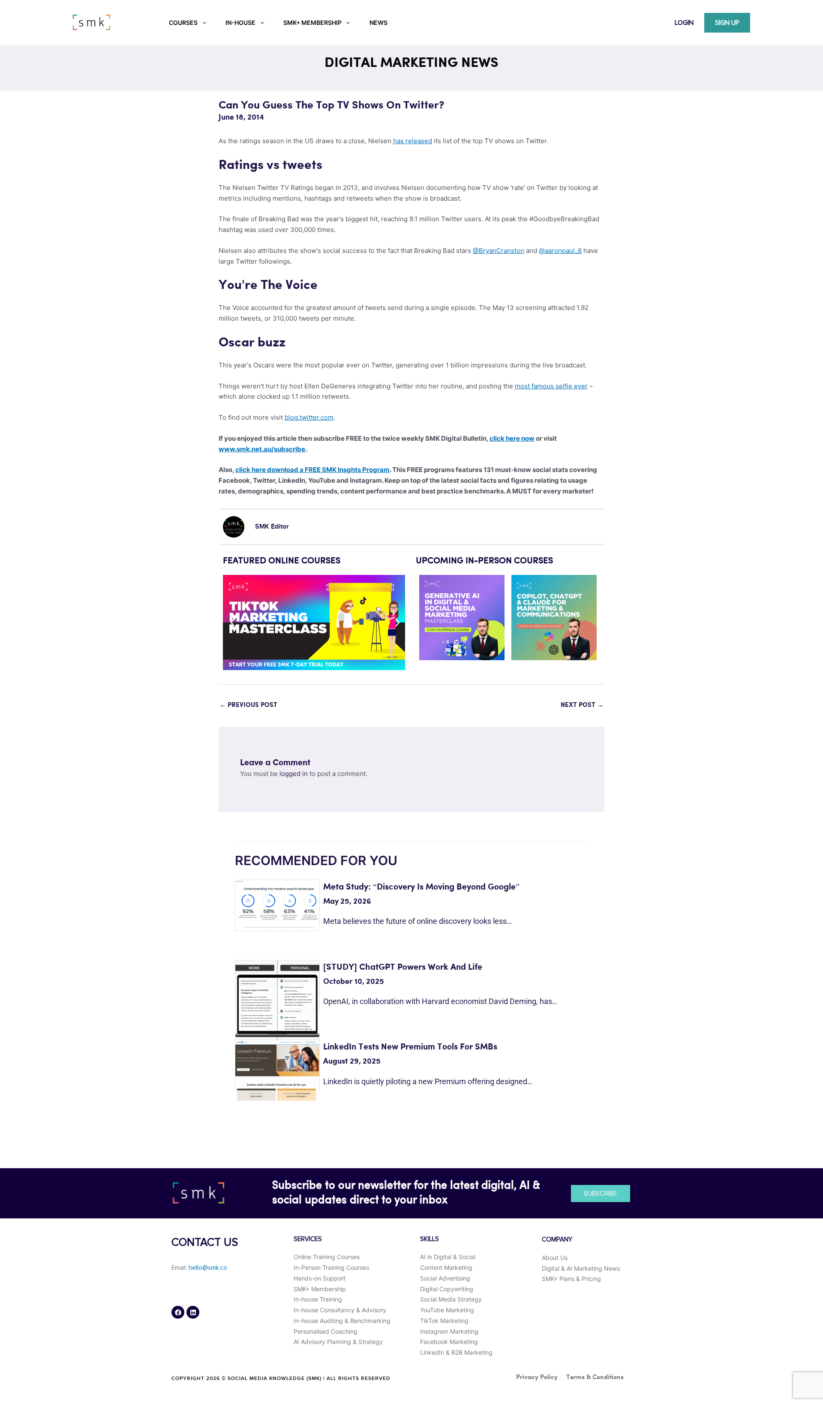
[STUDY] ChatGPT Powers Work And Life (402, 967)
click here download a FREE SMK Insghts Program (312, 470)
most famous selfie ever (551, 386)
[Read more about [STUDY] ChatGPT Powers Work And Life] (277, 1002)
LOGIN (684, 22)
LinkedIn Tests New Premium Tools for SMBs (410, 1047)
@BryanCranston (498, 251)
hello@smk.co (208, 1268)
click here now (512, 438)
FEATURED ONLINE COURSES (281, 561)
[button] (232, 622)
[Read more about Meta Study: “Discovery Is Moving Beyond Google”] (277, 903)
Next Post (582, 705)
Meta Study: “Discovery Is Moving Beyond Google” (421, 887)
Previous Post (248, 705)
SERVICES (308, 1239)
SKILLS (429, 1239)
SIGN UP (727, 22)
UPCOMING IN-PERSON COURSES (484, 561)
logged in (293, 774)
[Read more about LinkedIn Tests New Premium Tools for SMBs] (277, 1070)
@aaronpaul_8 (560, 251)
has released (412, 141)
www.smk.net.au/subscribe (262, 449)
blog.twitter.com (309, 417)
